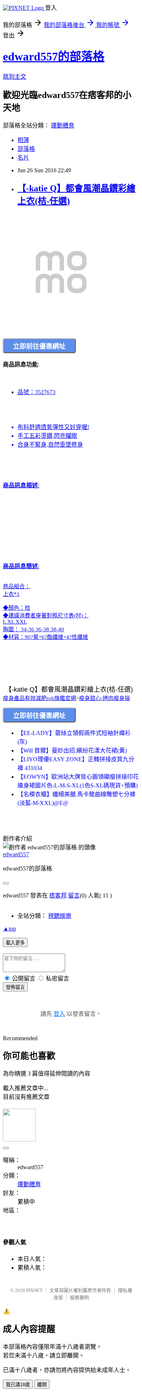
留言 (74, 895)
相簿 (23, 140)
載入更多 (15, 943)
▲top (9, 929)
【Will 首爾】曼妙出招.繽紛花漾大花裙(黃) (72, 750)
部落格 (26, 149)
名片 (23, 157)
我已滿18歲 (18, 1384)
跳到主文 (14, 77)
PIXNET (34, 1290)
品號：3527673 (36, 392)
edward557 (16, 854)
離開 (42, 1384)
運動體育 (62, 125)
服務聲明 (79, 1297)
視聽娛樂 (59, 916)
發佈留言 (15, 987)
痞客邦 (58, 895)
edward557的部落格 (53, 56)
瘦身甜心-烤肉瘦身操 (104, 698)
